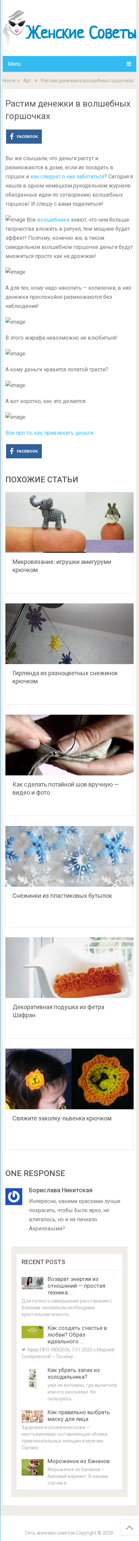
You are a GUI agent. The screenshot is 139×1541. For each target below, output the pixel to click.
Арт (27, 80)
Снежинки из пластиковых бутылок (62, 895)
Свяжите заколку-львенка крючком (62, 1118)
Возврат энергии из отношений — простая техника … (76, 1286)
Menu (14, 64)
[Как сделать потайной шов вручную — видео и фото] (69, 745)
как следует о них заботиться (67, 176)
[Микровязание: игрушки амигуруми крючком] (69, 522)
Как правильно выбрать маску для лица (79, 1415)
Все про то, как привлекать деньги (49, 433)
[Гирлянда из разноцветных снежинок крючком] (69, 633)
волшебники (54, 220)
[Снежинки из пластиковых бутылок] (69, 856)
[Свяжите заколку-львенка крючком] (69, 1079)
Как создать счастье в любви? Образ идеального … (77, 1334)
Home (9, 80)
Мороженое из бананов (79, 1461)
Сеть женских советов (50, 1533)
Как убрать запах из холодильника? (74, 1373)
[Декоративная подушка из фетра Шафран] (69, 967)
